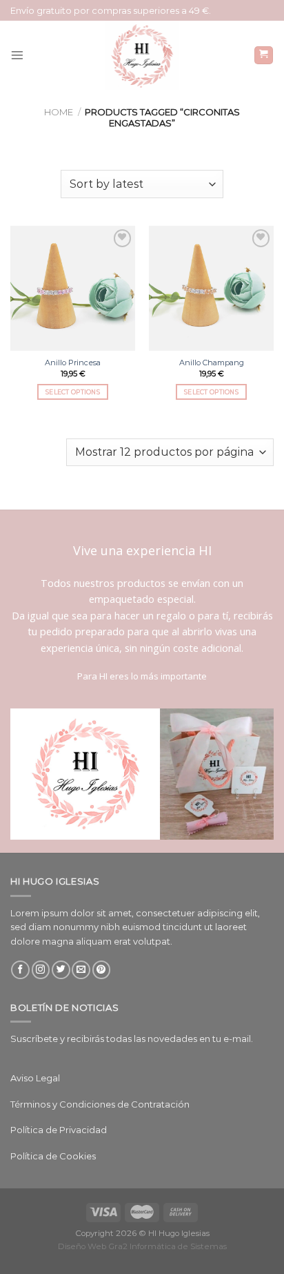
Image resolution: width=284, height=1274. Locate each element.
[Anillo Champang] (211, 288)
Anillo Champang (211, 362)
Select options (72, 392)
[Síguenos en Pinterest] (101, 970)
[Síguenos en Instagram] (41, 970)
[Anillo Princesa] (72, 288)
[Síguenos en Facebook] (20, 970)
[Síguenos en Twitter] (61, 970)
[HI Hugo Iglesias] (142, 55)
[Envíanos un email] (81, 970)
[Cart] (263, 55)
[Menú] (17, 55)
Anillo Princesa (73, 362)
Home (58, 111)
